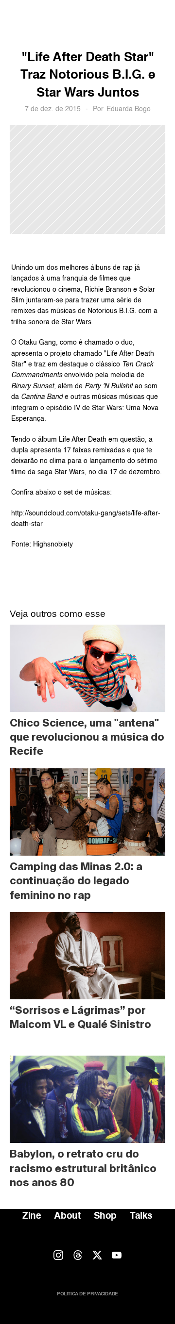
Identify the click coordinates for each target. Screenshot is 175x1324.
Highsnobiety (53, 544)
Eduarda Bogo (128, 109)
